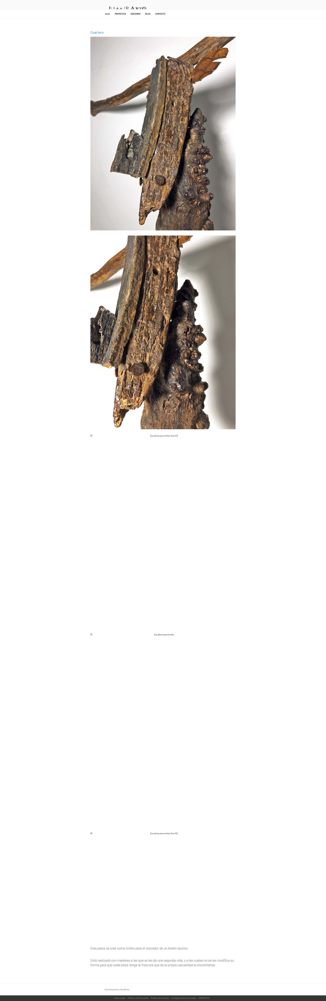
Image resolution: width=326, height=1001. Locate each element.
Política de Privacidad (138, 998)
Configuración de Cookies (184, 998)
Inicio (107, 13)
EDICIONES (135, 13)
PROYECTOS (120, 13)
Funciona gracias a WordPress (117, 989)
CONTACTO (160, 13)
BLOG (147, 13)
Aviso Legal (119, 998)
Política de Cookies (160, 998)
